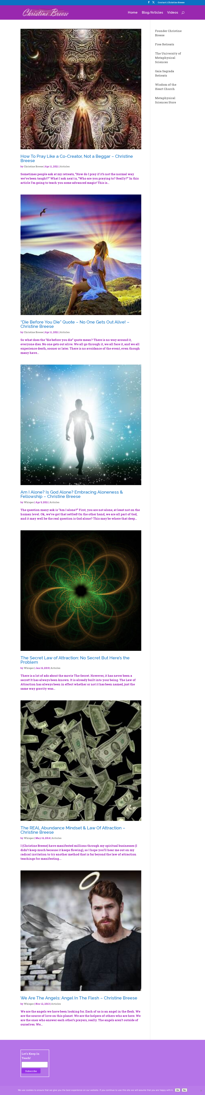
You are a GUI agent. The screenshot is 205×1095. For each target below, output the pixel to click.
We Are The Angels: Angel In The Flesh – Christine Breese (78, 997)
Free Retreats (164, 44)
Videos (172, 12)
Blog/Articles (152, 12)
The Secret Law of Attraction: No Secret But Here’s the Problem (75, 660)
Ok (177, 1090)
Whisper (29, 502)
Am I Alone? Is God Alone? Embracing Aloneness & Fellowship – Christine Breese (71, 494)
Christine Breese (33, 166)
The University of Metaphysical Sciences (168, 57)
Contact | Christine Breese (171, 2)
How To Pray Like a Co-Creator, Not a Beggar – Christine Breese (76, 158)
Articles (65, 166)
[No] (201, 1090)
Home (133, 12)
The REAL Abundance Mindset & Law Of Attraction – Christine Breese (72, 830)
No (184, 1090)
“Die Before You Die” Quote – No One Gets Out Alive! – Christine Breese (74, 324)
